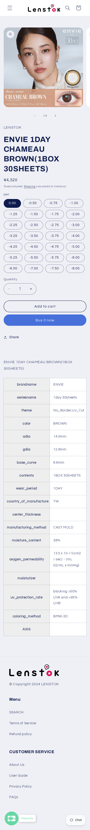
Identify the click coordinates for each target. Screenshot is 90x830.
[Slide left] (35, 116)
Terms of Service (22, 723)
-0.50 (32, 203)
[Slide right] (55, 116)
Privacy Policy (20, 786)
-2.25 (13, 225)
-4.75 (54, 246)
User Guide (18, 775)
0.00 (12, 203)
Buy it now (45, 320)
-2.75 (54, 225)
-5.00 (75, 246)
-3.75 (54, 236)
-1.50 (34, 214)
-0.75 (53, 203)
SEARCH (16, 712)
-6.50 (13, 268)
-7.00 (34, 268)
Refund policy (20, 734)
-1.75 (54, 214)
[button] (9, 8)
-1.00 (74, 203)
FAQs (13, 797)
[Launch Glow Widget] (11, 818)
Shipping (30, 186)
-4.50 (34, 246)
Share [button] (14, 337)
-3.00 (75, 225)
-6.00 (75, 257)
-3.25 (13, 236)
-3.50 (34, 236)
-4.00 (75, 236)
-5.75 (54, 257)
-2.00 (75, 214)
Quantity (10, 279)
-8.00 (75, 268)
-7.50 (54, 268)
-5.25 (13, 257)
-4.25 (13, 246)
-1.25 (13, 214)
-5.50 (34, 257)
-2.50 (34, 225)
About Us (16, 765)
